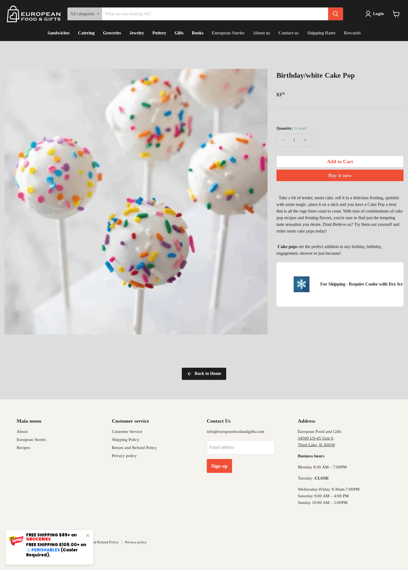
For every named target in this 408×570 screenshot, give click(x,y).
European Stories (228, 33)
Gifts (179, 33)
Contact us (288, 33)
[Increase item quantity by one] (305, 140)
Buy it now (340, 175)
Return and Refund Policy (134, 447)
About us (261, 33)
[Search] (335, 13)
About (22, 431)
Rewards (352, 33)
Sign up (219, 466)
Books (197, 33)
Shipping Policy (125, 439)
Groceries (112, 33)
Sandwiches (58, 33)
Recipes (23, 447)
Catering (86, 33)
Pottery (159, 33)
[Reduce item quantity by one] (283, 140)
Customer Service (127, 431)
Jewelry (136, 33)
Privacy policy (124, 455)
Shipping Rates (321, 33)
